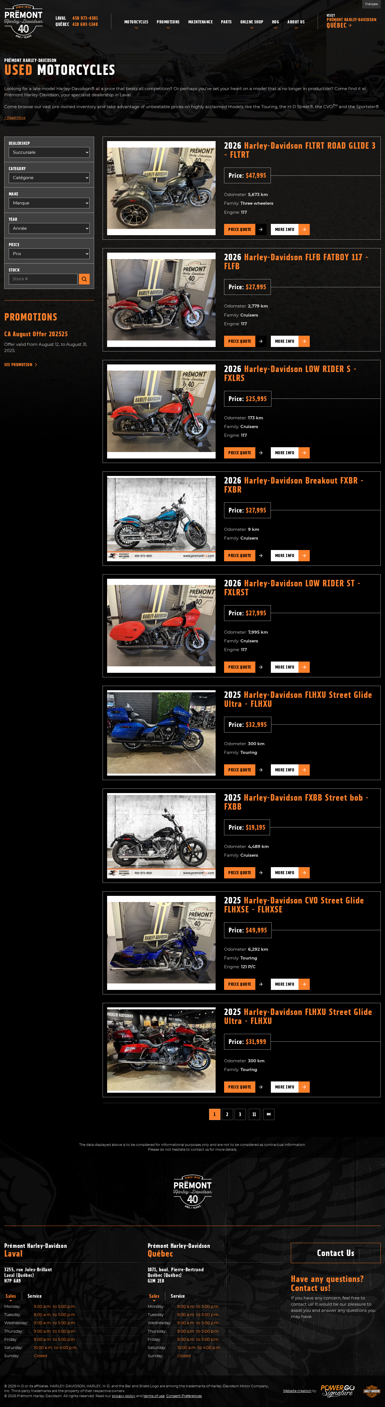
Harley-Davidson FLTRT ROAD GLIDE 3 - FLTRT (299, 150)
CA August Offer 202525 (36, 334)
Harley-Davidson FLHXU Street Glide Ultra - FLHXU (298, 699)
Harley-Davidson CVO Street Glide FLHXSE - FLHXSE (294, 905)
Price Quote (239, 229)
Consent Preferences (184, 1396)
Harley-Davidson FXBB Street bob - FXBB (296, 802)
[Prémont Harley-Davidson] (23, 21)
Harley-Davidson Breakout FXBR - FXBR (294, 485)
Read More (14, 117)
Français (371, 4)
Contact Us (336, 1253)
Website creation (297, 1391)
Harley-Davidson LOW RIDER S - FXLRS (290, 373)
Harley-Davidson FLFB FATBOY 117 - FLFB (296, 261)
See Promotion (18, 364)
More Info (284, 229)
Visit (351, 21)
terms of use (154, 1396)
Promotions (30, 316)
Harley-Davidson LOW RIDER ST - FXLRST (292, 588)
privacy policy (123, 1396)
